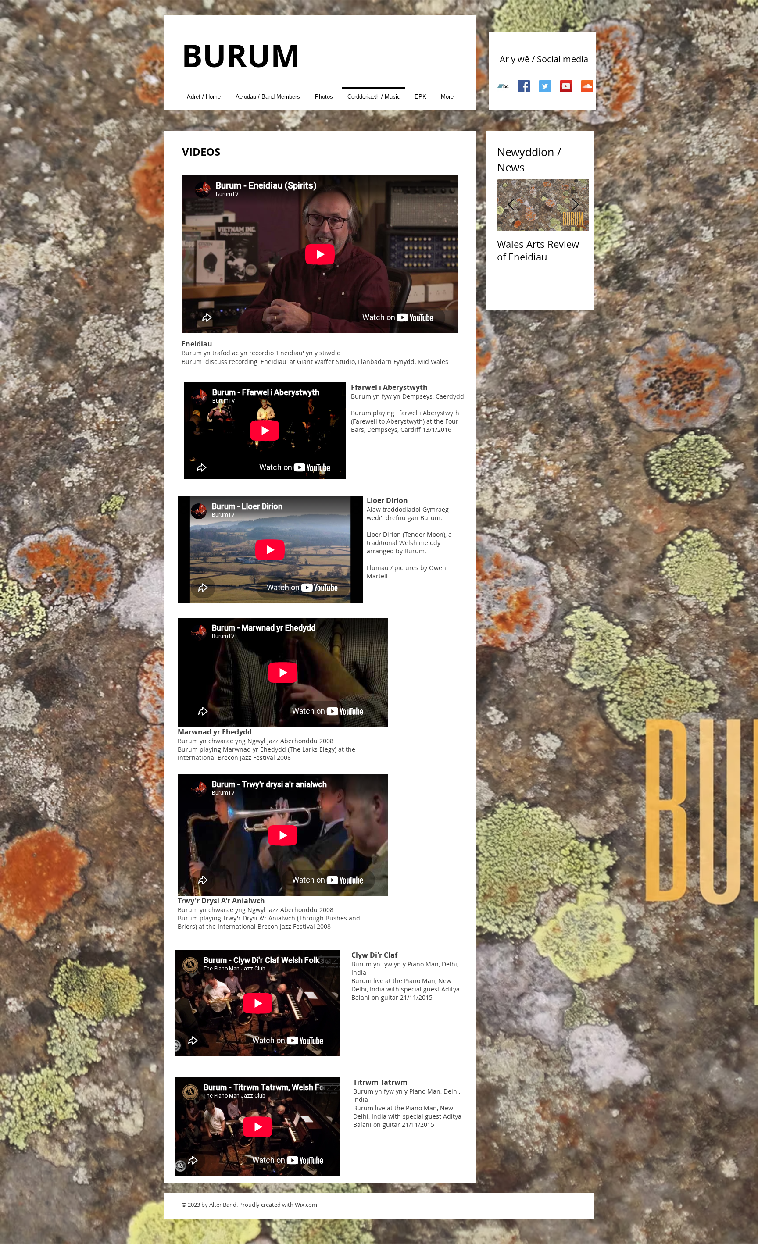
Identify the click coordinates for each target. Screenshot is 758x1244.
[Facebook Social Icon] (524, 86)
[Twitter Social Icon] (545, 86)
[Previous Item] (511, 205)
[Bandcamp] (503, 86)
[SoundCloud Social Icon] (587, 86)
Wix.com (306, 1204)
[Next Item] (575, 205)
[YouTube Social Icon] (566, 86)
